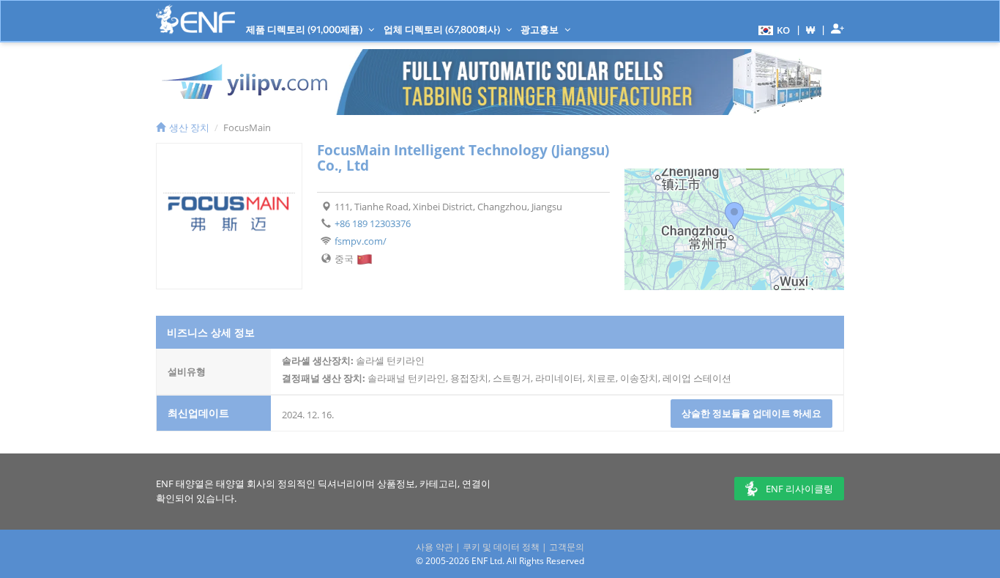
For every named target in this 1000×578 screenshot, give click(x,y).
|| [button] (811, 30)
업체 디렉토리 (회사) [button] (443, 29)
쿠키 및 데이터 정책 (501, 547)
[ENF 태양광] (195, 19)
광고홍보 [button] (540, 29)
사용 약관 (434, 547)
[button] (772, 29)
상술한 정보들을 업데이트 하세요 (751, 413)
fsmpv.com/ (361, 241)
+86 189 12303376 (373, 223)
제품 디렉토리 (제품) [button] (305, 29)
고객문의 (566, 547)
